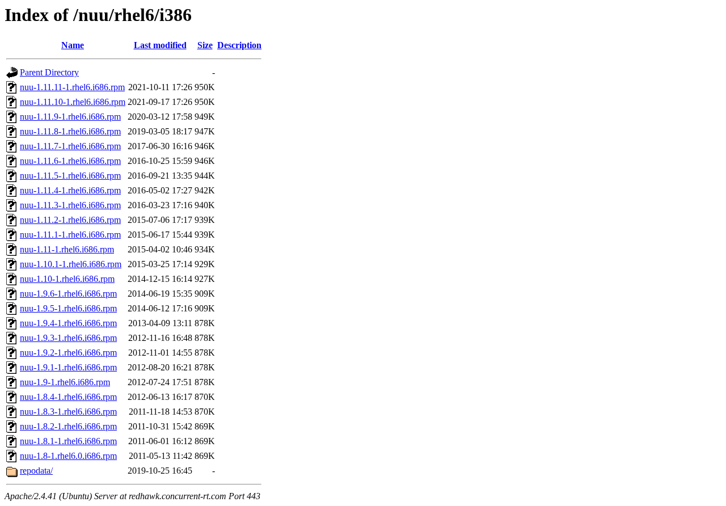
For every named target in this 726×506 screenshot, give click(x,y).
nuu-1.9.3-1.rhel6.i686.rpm (68, 338)
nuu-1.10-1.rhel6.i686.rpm (67, 279)
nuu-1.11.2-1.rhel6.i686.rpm (70, 220)
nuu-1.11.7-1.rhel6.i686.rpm (70, 146)
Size (205, 45)
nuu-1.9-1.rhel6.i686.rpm (65, 382)
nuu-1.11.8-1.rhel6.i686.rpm (70, 131)
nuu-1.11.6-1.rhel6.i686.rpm (70, 161)
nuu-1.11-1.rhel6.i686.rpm (67, 249)
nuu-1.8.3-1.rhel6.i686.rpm (68, 411)
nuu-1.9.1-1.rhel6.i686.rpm (68, 367)
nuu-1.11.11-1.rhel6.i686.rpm (72, 87)
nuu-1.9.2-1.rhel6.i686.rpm (68, 352)
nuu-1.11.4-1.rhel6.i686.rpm (70, 190)
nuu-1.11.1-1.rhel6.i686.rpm (70, 234)
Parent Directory (49, 72)
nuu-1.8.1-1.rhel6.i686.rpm (68, 441)
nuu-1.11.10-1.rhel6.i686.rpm (72, 102)
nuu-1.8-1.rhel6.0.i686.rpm (68, 456)
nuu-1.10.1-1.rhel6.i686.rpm (70, 264)
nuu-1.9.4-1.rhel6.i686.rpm (68, 323)
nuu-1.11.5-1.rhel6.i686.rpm (70, 175)
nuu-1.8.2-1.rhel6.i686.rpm (68, 426)
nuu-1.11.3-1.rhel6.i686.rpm (70, 205)
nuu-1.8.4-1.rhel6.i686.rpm (68, 397)
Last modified (160, 45)
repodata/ (36, 470)
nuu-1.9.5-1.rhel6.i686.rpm (68, 308)
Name (72, 45)
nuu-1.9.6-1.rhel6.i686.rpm (68, 293)
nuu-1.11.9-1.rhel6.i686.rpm (70, 116)
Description (239, 45)
